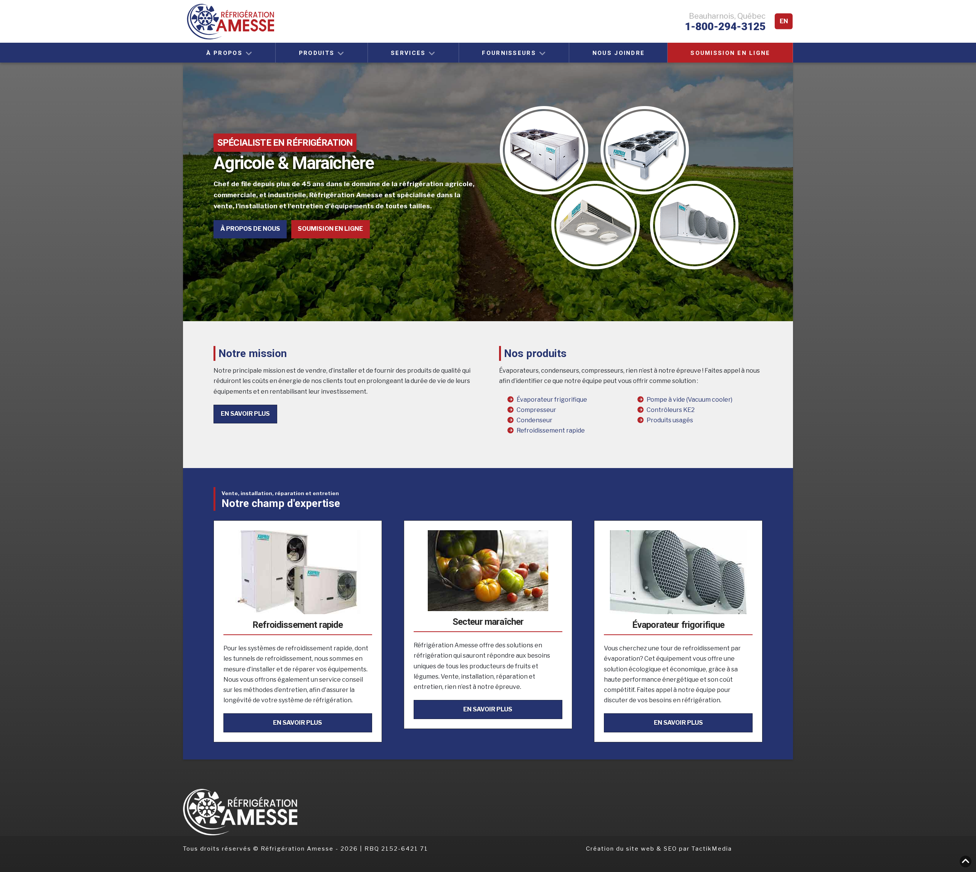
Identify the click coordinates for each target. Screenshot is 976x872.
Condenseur (534, 420)
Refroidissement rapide (551, 430)
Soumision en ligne (330, 228)
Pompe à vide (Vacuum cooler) (689, 399)
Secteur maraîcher (488, 621)
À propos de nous (250, 228)
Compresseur (536, 409)
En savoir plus (245, 413)
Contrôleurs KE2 (671, 409)
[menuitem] (784, 21)
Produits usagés (670, 420)
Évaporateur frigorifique (552, 399)
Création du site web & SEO (632, 848)
